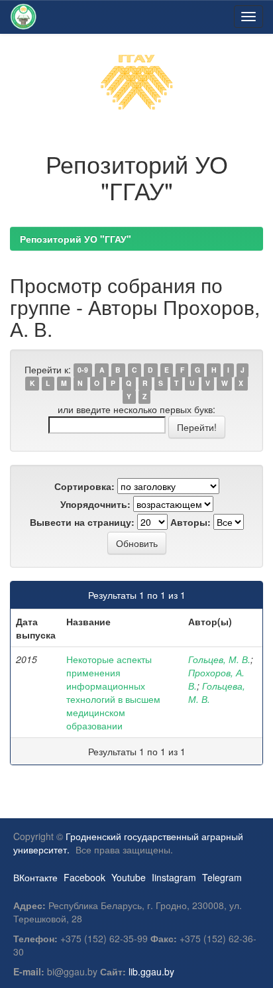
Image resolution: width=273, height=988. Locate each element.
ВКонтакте (35, 877)
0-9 (83, 370)
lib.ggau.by (151, 971)
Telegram (222, 877)
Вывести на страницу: (82, 521)
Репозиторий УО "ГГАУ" (75, 238)
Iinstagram (174, 877)
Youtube (128, 877)
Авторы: (190, 521)
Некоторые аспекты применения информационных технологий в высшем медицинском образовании (113, 692)
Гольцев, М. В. (219, 659)
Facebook (84, 877)
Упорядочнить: (95, 504)
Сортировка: (84, 486)
